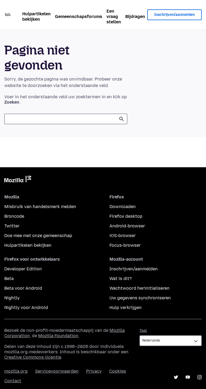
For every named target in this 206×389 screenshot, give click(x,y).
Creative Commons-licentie (32, 357)
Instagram (199, 377)
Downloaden (122, 206)
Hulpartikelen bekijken (36, 16)
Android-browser (127, 225)
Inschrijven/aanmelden (174, 14)
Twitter (12, 225)
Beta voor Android (23, 288)
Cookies (117, 371)
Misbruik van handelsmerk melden (40, 206)
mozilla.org (16, 371)
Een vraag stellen (113, 16)
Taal (143, 330)
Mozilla (17, 180)
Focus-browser (125, 245)
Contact (12, 380)
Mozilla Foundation (58, 335)
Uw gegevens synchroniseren (140, 297)
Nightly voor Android (26, 307)
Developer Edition (23, 268)
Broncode (14, 216)
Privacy (94, 371)
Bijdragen (135, 16)
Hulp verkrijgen (125, 307)
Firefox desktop (125, 216)
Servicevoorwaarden (57, 371)
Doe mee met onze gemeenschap (38, 235)
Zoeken (121, 119)
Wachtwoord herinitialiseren (139, 288)
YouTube (188, 377)
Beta (9, 278)
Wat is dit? (120, 278)
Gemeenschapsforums (78, 16)
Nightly (12, 297)
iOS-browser (122, 235)
